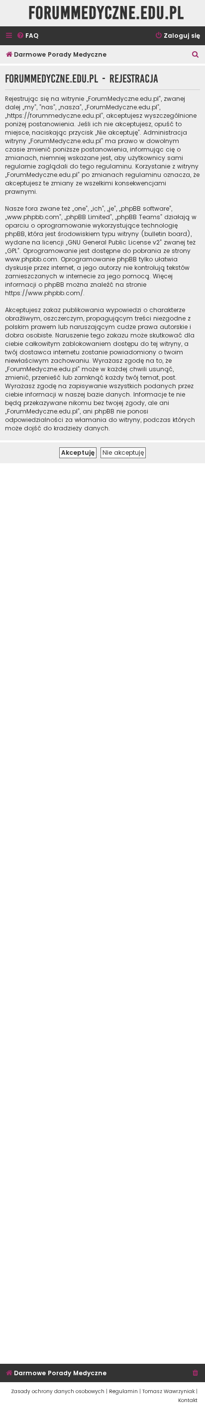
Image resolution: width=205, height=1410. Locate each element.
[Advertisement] (102, 912)
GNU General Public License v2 (114, 242)
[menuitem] (27, 36)
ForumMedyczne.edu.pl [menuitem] (106, 13)
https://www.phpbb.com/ (44, 293)
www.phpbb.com (31, 259)
